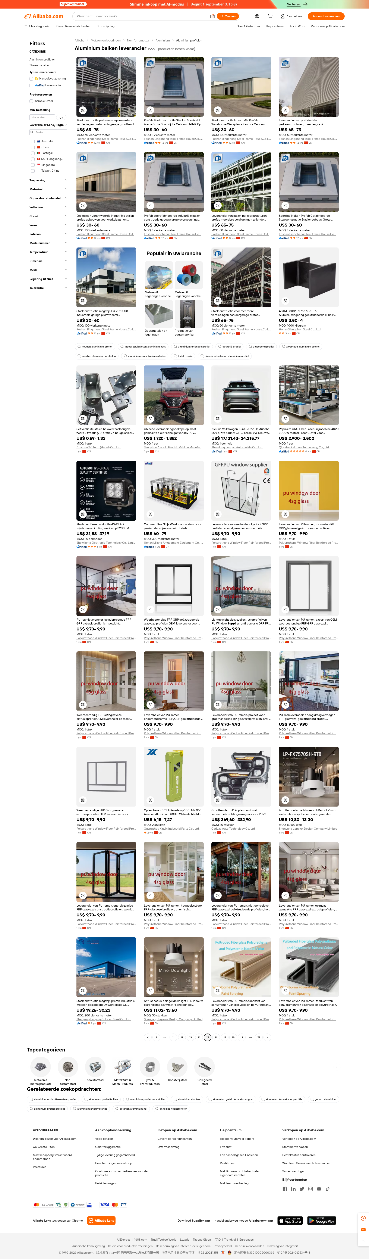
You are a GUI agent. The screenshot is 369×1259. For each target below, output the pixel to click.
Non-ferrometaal (138, 40)
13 (190, 1037)
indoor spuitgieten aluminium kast (145, 346)
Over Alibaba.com (45, 1129)
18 (233, 1037)
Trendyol (230, 1239)
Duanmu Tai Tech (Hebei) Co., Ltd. (98, 447)
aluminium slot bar (189, 1099)
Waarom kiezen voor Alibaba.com (54, 1138)
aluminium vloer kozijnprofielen (146, 356)
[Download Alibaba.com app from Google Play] (321, 1220)
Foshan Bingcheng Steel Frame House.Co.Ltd (106, 138)
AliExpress (123, 1239)
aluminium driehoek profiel (194, 346)
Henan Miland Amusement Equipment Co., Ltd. (174, 542)
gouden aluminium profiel (97, 346)
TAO (218, 1239)
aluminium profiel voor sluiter (147, 1099)
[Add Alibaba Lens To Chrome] (101, 1220)
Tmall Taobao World (163, 1239)
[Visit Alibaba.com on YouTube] (319, 1188)
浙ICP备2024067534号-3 (293, 1252)
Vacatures (39, 1167)
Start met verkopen (295, 1147)
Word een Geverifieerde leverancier (306, 1163)
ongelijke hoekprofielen (173, 1108)
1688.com (140, 1239)
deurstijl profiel (232, 346)
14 (199, 1037)
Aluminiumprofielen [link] (189, 40)
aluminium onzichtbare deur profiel (55, 1099)
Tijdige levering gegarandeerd (115, 1155)
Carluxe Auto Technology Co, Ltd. (233, 828)
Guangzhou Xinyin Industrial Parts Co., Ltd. (171, 828)
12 (182, 1037)
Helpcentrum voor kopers (237, 1138)
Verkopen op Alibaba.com (299, 1138)
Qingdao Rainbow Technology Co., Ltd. (304, 447)
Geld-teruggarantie (108, 1147)
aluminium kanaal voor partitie (284, 1099)
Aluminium (163, 40)
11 (173, 1037)
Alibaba (79, 40)
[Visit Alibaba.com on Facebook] (284, 1188)
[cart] (271, 17)
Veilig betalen (104, 1138)
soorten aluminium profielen (99, 356)
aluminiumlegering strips (92, 1108)
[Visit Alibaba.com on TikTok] (327, 1188)
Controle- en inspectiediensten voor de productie (121, 1173)
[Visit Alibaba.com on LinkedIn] (293, 1188)
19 (241, 1037)
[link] (363, 1218)
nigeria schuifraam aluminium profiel (227, 356)
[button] (212, 16)
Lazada (184, 1239)
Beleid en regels (106, 1183)
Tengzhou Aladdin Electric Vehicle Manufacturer (174, 447)
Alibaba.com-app (261, 1220)
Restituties (227, 1163)
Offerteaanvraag (168, 1147)
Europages (246, 1239)
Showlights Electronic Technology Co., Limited (106, 542)
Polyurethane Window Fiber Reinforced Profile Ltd (241, 542)
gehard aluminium (326, 1099)
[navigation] (48, 539)
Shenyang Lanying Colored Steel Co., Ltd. (103, 1019)
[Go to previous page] (148, 1037)
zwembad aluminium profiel (302, 346)
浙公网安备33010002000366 (254, 1252)
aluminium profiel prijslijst (49, 1108)
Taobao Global (202, 1239)
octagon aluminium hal (133, 1108)
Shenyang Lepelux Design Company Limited (308, 828)
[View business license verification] (223, 1252)
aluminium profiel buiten (103, 1099)
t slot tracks (185, 356)
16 (216, 1037)
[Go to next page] (267, 1037)
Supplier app (201, 1220)
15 (207, 1037)
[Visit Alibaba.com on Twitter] (302, 1188)
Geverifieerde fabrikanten (175, 1138)
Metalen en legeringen (106, 40)
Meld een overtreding (234, 1183)
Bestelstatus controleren (299, 1155)
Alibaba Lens (42, 1220)
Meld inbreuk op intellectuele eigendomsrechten (239, 1173)
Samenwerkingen (293, 1171)
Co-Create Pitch (44, 1147)
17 (225, 1037)
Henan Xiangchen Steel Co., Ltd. (300, 329)
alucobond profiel (263, 346)
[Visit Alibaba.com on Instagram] (310, 1188)
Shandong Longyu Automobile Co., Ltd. (237, 447)
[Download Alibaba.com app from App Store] (290, 1220)
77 (259, 1037)
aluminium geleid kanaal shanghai (233, 1099)
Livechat (225, 1147)
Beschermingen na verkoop (113, 1163)
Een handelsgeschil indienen (239, 1155)
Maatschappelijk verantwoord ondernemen (52, 1156)
